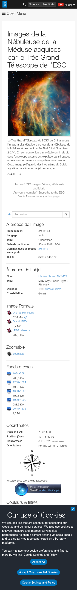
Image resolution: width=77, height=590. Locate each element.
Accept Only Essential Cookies (38, 572)
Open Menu (16, 13)
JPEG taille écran (22, 330)
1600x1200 (19, 391)
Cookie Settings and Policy (38, 582)
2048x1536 (19, 408)
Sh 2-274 (62, 276)
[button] (25, 317)
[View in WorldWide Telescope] (38, 489)
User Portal (48, 4)
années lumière (53, 289)
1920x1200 (19, 399)
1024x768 (19, 373)
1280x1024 (19, 382)
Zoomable (18, 353)
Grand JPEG (20, 321)
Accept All (38, 561)
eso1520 (43, 249)
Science (34, 4)
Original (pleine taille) (23, 312)
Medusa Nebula (46, 276)
